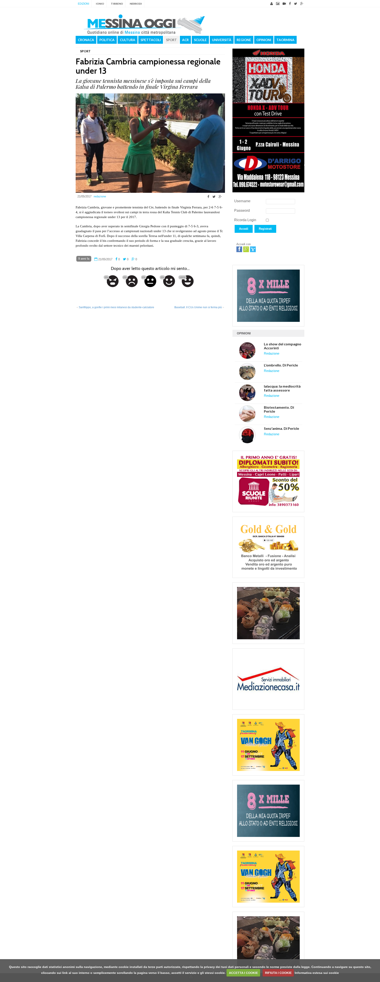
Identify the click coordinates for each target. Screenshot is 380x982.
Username (242, 201)
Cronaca (86, 40)
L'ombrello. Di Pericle (281, 365)
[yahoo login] (253, 249)
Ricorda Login (245, 220)
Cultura (127, 40)
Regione (244, 40)
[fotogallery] (278, 3)
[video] (284, 3)
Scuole (200, 40)
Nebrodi (136, 3)
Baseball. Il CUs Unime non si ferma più (198, 307)
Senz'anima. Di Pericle (281, 428)
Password (242, 210)
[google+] (301, 3)
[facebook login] (239, 249)
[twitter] (295, 3)
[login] (271, 3)
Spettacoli (151, 40)
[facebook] (290, 3)
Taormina (285, 40)
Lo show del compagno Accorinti (282, 346)
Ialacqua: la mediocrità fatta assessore (282, 388)
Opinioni (263, 40)
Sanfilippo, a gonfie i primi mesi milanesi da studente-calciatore (116, 307)
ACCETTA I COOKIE (243, 973)
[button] (244, 234)
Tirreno (117, 3)
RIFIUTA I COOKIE (278, 973)
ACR (185, 40)
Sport (171, 40)
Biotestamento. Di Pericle (279, 409)
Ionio (100, 3)
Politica (107, 40)
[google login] (246, 249)
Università (221, 40)
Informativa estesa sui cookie (317, 973)
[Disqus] (150, 370)
